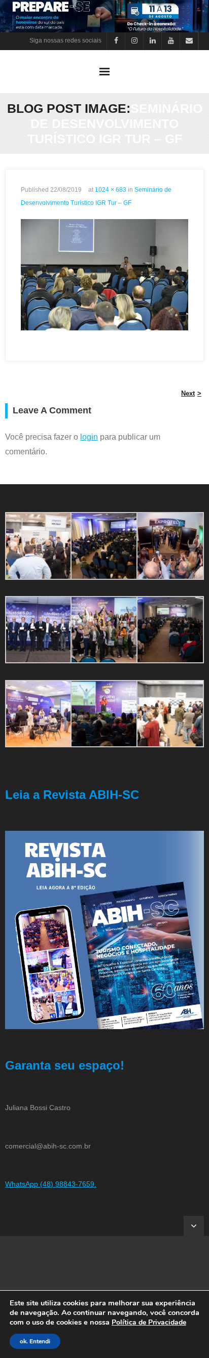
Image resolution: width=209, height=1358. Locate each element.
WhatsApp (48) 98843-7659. (50, 1184)
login (89, 437)
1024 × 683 (110, 189)
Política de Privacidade (149, 1322)
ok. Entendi (35, 1341)
